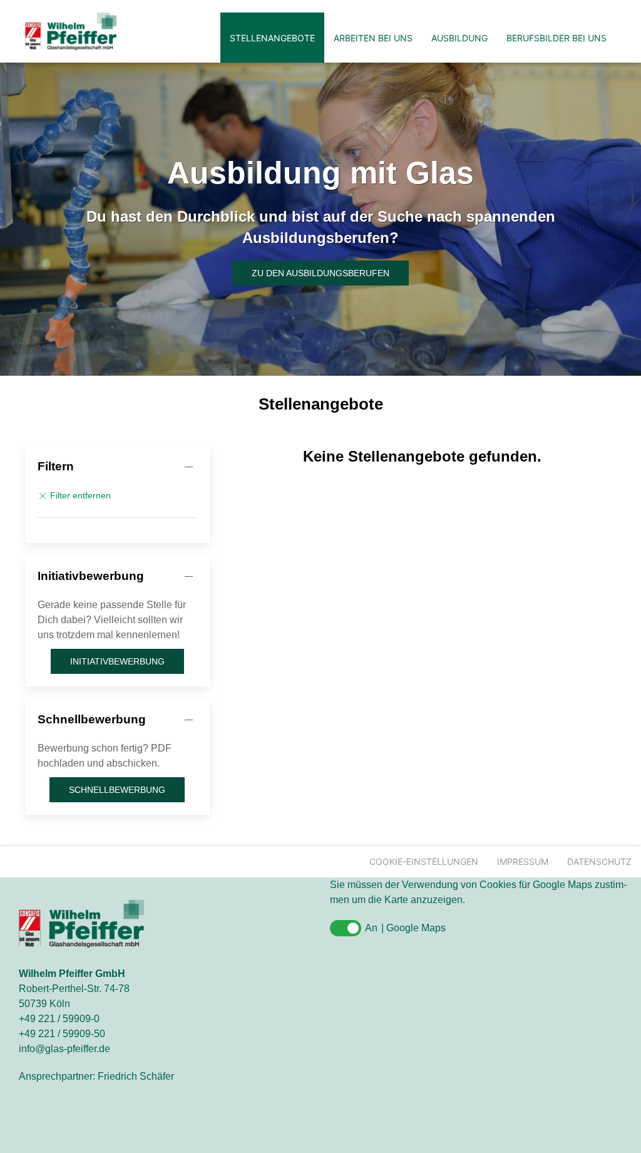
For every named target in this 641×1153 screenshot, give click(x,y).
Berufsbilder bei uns (556, 38)
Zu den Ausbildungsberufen (320, 273)
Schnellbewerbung (92, 719)
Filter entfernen (79, 495)
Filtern (56, 466)
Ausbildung (459, 38)
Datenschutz (599, 861)
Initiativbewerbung (91, 575)
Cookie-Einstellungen (423, 861)
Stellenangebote (272, 38)
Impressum (522, 861)
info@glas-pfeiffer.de (64, 1048)
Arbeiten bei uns (373, 38)
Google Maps (416, 928)
